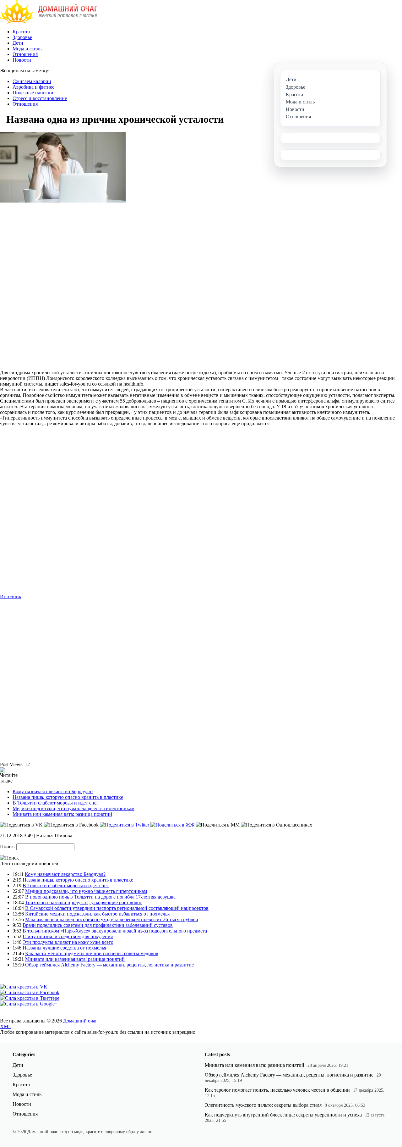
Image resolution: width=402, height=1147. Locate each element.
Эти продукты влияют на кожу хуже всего (68, 942)
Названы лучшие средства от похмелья (64, 947)
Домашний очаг (80, 1020)
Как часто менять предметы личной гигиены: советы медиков (91, 953)
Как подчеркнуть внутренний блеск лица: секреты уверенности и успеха (283, 1114)
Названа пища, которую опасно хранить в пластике (68, 797)
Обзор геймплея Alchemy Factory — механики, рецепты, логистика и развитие (109, 964)
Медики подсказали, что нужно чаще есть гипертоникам (73, 808)
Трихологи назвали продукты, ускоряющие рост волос (83, 902)
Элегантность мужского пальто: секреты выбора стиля (263, 1105)
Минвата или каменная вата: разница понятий (62, 814)
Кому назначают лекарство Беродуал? (53, 791)
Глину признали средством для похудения (68, 936)
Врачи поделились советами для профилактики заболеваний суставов (98, 925)
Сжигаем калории (32, 81)
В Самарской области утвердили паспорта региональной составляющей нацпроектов (117, 908)
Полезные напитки (33, 92)
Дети (18, 43)
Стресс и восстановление (40, 98)
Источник (10, 596)
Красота (21, 31)
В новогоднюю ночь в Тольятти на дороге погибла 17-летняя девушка (100, 896)
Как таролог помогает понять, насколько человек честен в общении (277, 1090)
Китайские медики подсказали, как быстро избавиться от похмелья (97, 913)
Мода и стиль (27, 48)
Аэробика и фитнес (33, 87)
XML (5, 1026)
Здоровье (22, 37)
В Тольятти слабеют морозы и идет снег (56, 802)
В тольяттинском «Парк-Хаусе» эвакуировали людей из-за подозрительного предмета (115, 930)
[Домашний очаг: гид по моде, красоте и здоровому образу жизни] (49, 22)
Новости (22, 60)
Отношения (25, 54)
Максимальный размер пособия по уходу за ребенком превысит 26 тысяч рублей (111, 919)
